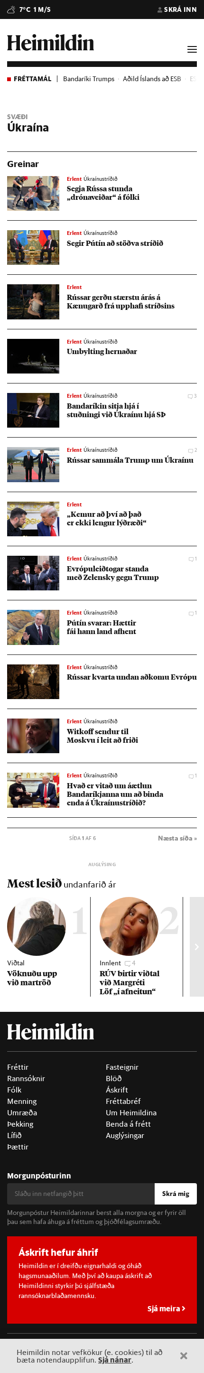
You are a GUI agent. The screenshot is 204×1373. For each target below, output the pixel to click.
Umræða (22, 1112)
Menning (22, 1101)
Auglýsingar (125, 1135)
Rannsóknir (26, 1078)
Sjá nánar (114, 1359)
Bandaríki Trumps (88, 79)
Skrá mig (175, 1193)
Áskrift (117, 1089)
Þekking (20, 1124)
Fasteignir (122, 1067)
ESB (195, 79)
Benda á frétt (128, 1124)
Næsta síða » (177, 838)
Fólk (14, 1089)
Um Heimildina (131, 1112)
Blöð (114, 1078)
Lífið (14, 1135)
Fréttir (17, 1067)
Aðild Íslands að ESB (152, 79)
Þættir (17, 1146)
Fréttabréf (123, 1101)
